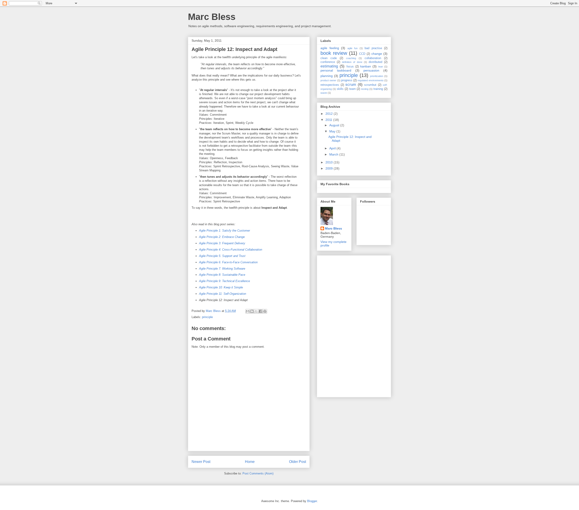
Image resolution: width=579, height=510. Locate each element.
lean (380, 66)
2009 (329, 168)
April (333, 148)
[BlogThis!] (252, 311)
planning (326, 76)
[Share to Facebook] (260, 311)
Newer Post (201, 462)
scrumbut (370, 84)
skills (340, 89)
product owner (328, 80)
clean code (328, 58)
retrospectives (329, 84)
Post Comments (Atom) (257, 473)
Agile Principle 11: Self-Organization (222, 293)
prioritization (376, 76)
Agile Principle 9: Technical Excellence (224, 281)
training (378, 89)
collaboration (373, 58)
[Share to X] (256, 311)
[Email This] (247, 311)
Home (250, 462)
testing (364, 89)
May (332, 131)
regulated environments (370, 80)
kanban (365, 66)
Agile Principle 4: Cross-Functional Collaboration (230, 249)
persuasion (371, 70)
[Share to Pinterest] (265, 311)
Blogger (312, 501)
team (352, 89)
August (334, 125)
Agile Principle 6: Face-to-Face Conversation (228, 262)
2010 (329, 162)
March (334, 154)
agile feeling (329, 48)
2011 (329, 120)
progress (346, 80)
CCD (362, 53)
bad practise (373, 48)
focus (350, 66)
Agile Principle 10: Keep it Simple (221, 287)
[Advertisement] (338, 325)
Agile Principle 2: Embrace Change (222, 237)
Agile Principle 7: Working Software (222, 268)
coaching (351, 58)
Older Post (297, 462)
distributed (375, 62)
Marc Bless (211, 17)
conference (327, 62)
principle (207, 317)
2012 (329, 113)
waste (323, 92)
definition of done (352, 62)
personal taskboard (335, 70)
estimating (329, 66)
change (376, 53)
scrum (350, 84)
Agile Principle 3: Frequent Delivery (222, 243)
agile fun (352, 48)
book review (333, 53)
